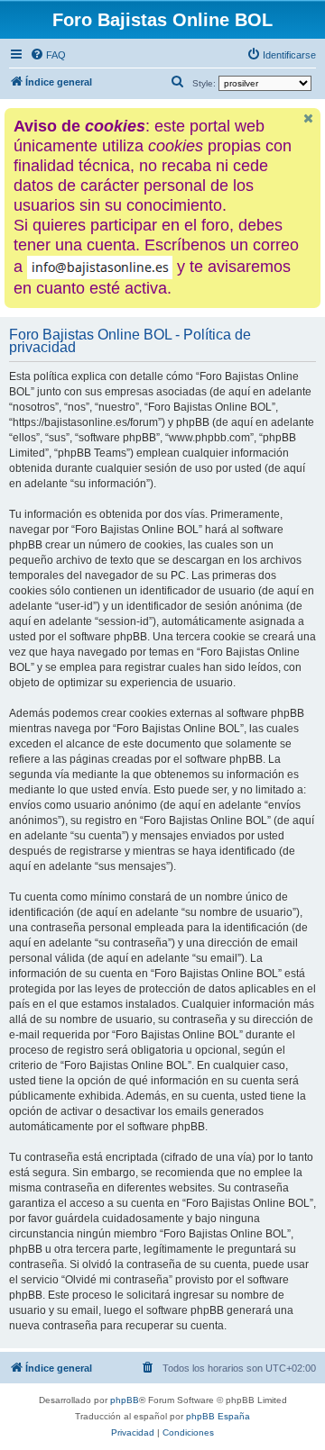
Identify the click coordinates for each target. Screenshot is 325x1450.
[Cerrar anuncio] (309, 118)
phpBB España (218, 1416)
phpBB (124, 1400)
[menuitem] (48, 55)
